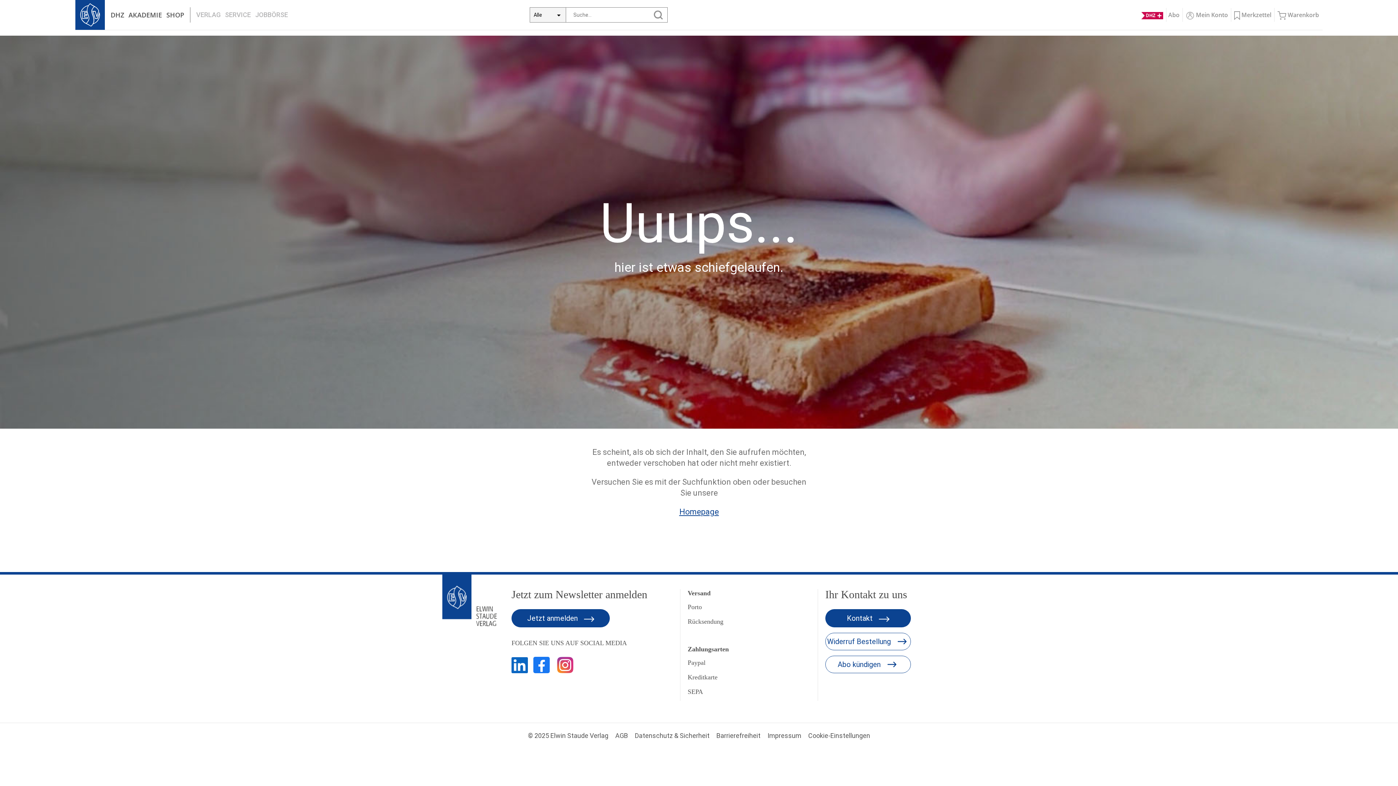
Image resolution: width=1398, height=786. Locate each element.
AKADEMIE (145, 15)
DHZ (117, 15)
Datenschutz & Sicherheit (672, 735)
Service (238, 15)
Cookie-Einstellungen (839, 735)
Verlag (208, 15)
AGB (621, 735)
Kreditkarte (703, 677)
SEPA (695, 691)
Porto (695, 607)
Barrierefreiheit (738, 735)
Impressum (784, 735)
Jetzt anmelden (553, 618)
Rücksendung (705, 621)
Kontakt (860, 618)
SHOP (175, 15)
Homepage (699, 511)
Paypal (697, 662)
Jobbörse (271, 15)
